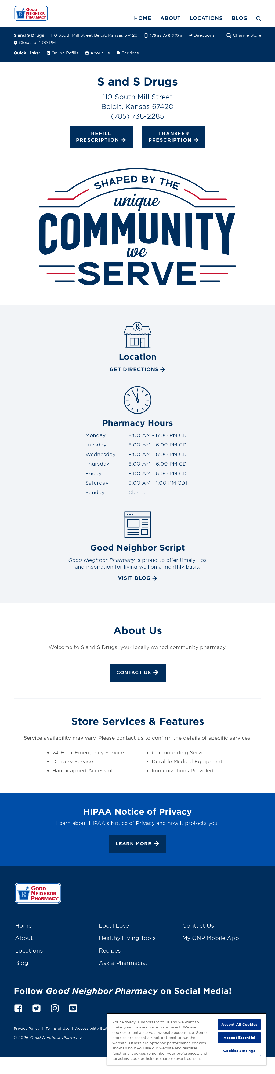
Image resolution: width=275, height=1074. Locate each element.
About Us (100, 52)
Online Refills (64, 52)
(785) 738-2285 (166, 35)
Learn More (133, 843)
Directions (204, 35)
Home (142, 18)
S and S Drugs (29, 35)
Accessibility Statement (97, 1028)
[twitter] (36, 1007)
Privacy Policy (27, 1028)
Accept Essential (239, 1037)
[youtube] (73, 1007)
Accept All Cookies (239, 1024)
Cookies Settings (239, 1051)
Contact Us (133, 672)
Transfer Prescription (170, 137)
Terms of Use (57, 1028)
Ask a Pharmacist (123, 962)
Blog (240, 18)
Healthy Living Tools (127, 938)
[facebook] (18, 1007)
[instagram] (54, 1007)
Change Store (247, 35)
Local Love (114, 925)
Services (130, 52)
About (170, 18)
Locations (206, 18)
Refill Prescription (97, 137)
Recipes (110, 950)
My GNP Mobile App (210, 938)
